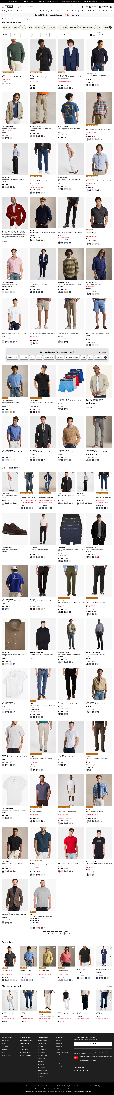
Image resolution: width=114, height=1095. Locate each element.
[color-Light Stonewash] (67, 243)
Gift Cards (22, 1046)
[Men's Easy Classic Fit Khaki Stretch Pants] (43, 581)
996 (66, 933)
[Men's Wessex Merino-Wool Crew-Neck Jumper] (15, 55)
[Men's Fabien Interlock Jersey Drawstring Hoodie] (43, 55)
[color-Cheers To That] (27, 508)
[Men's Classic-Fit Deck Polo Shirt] (43, 843)
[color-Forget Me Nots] (24, 508)
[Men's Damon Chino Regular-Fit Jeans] (85, 1000)
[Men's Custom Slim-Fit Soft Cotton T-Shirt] (15, 843)
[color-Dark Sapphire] (65, 765)
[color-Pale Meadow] (37, 821)
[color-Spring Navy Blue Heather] (90, 244)
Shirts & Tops (6, 27)
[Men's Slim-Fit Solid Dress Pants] (43, 529)
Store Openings (41, 1067)
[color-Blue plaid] (97, 978)
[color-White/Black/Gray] (62, 561)
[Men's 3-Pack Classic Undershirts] (15, 684)
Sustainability (59, 1066)
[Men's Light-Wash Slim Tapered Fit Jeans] (10, 1000)
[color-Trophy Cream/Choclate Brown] (59, 292)
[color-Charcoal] (62, 88)
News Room (58, 1060)
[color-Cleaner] (62, 714)
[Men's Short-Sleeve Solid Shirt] (71, 737)
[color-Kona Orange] (11, 412)
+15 (101, 139)
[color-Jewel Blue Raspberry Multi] (88, 139)
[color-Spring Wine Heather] (6, 342)
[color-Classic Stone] (31, 343)
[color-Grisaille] (31, 821)
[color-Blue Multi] (88, 821)
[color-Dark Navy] (11, 187)
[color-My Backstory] (30, 508)
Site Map (58, 1063)
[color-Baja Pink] (24, 980)
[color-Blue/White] (88, 190)
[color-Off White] (98, 664)
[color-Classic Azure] (3, 609)
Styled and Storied (60, 1069)
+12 (44, 927)
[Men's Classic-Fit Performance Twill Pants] (99, 432)
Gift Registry (40, 1076)
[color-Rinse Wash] (70, 243)
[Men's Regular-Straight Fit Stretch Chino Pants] (71, 581)
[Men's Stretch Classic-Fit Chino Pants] (71, 314)
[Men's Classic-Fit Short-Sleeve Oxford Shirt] (99, 108)
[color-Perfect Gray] (88, 460)
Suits (15, 27)
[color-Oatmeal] (96, 664)
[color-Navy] (70, 88)
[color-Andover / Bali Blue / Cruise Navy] (11, 712)
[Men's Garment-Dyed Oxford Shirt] (99, 684)
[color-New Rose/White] (93, 139)
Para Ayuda (4, 1049)
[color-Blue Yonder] (89, 978)
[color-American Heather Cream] (11, 460)
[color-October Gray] (67, 612)
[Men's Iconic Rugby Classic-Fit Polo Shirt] (71, 264)
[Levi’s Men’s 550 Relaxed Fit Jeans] (43, 159)
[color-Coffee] (88, 770)
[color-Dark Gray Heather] (31, 928)
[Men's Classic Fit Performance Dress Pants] (15, 159)
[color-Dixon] (59, 662)
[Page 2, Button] (69, 933)
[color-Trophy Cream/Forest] (70, 292)
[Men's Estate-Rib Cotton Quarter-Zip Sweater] (43, 212)
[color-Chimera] (93, 875)
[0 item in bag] (111, 6)
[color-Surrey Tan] (88, 712)
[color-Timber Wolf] (37, 609)
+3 (15, 187)
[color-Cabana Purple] (14, 412)
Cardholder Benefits (24, 1043)
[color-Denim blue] (32, 508)
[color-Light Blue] (67, 189)
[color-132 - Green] (65, 871)
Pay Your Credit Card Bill (25, 1055)
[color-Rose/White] (93, 190)
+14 (16, 459)
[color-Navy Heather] (88, 85)
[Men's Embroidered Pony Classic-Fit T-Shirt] (15, 314)
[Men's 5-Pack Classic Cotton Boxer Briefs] (71, 381)
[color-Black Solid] (105, 978)
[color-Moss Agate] (39, 240)
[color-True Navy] (37, 770)
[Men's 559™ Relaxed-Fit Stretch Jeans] (99, 737)
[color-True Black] (34, 770)
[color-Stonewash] (31, 717)
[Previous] (3, 55)
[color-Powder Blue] (6, 664)
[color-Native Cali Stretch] (59, 714)
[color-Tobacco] (89, 503)
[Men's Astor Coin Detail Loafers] (15, 529)
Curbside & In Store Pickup (44, 1040)
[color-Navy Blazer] (93, 614)
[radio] (31, 88)
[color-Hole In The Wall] (39, 717)
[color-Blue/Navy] (62, 292)
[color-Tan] (67, 88)
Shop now (75, 15)
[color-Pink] (3, 292)
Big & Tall (97, 27)
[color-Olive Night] (96, 614)
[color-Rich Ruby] (42, 136)
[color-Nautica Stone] (39, 770)
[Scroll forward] (105, 357)
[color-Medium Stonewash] (34, 193)
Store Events (41, 1064)
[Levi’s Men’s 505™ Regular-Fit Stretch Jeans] (43, 684)
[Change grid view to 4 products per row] (91, 35)
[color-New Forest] (6, 609)
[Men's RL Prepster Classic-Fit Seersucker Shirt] (99, 159)
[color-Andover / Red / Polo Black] (67, 409)
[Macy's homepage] (3, 19)
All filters (103, 352)
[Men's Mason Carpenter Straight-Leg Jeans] (47, 1000)
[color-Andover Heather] (96, 85)
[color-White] (59, 189)
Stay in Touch (41, 1061)
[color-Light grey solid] (108, 978)
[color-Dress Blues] (67, 823)
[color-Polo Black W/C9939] (93, 85)
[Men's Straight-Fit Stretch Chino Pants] (43, 108)
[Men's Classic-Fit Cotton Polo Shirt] (15, 381)
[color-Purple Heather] (62, 980)
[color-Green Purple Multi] (96, 821)
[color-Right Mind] (22, 508)
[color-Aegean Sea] (70, 612)
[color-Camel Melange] (90, 85)
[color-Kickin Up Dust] (90, 770)
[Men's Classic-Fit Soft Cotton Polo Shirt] (15, 432)
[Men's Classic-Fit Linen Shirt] (99, 264)
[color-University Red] (39, 928)
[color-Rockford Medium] (67, 662)
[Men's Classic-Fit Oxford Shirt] (15, 264)
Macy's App (40, 1046)
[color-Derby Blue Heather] (11, 342)
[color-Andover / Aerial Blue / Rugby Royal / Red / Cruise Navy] (59, 409)
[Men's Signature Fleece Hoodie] (99, 529)
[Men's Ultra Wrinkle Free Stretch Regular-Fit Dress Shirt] (15, 634)
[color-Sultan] (65, 714)
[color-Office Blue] (6, 460)
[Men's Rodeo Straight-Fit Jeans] (104, 1000)
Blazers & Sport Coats (49, 27)
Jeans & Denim (74, 27)
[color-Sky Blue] (65, 980)
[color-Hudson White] (62, 662)
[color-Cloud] (42, 609)
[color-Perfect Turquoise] (6, 412)
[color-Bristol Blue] (88, 345)
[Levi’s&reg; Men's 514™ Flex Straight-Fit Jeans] (71, 684)
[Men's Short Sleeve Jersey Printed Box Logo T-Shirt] (99, 843)
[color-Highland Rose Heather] (59, 980)
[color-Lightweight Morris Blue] (65, 662)
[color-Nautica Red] (39, 875)
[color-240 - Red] (59, 871)
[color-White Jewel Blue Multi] (90, 139)
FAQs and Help (5, 1040)
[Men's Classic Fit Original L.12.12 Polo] (71, 843)
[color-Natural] (83, 978)
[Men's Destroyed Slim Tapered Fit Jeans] (28, 1000)
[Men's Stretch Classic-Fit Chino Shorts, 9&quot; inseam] (99, 314)
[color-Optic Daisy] (49, 508)
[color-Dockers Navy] (34, 609)
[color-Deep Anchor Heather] (34, 875)
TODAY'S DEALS (12, 1)
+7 (53, 508)
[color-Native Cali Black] (34, 717)
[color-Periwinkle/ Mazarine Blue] (67, 561)
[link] (15, 79)
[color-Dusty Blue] (14, 765)
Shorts (30, 27)
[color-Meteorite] (88, 614)
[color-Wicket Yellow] (93, 244)
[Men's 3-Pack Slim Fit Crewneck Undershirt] (15, 790)
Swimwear (37, 27)
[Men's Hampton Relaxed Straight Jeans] (71, 634)
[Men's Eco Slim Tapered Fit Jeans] (66, 1000)
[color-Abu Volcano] (67, 714)
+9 (16, 412)
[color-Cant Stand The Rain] (42, 193)
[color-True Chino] (90, 614)
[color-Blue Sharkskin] (59, 88)
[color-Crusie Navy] (31, 240)
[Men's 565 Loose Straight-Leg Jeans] (28, 482)
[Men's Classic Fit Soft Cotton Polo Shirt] (99, 212)
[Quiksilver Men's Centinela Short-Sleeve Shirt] (15, 737)
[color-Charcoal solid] (102, 978)
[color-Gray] (8, 187)
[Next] (26, 55)
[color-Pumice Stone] (59, 823)
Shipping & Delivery (6, 1055)
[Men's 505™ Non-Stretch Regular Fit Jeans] (71, 212)
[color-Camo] (65, 823)
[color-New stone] (11, 138)
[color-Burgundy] (42, 292)
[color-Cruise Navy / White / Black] (14, 712)
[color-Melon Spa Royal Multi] (96, 139)
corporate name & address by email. (83, 1091)
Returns (3, 1052)
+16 (101, 821)
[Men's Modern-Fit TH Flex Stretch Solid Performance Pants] (71, 159)
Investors (58, 1049)
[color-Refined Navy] (8, 138)
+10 (44, 821)
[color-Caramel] (3, 664)
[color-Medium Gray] (39, 412)
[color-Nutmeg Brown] (11, 292)
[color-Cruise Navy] (93, 557)
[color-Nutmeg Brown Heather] (42, 240)
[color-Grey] (39, 460)
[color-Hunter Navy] (62, 460)
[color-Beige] (34, 136)
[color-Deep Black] (78, 978)
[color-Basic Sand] (96, 460)
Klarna (3, 1043)
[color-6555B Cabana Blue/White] (93, 294)
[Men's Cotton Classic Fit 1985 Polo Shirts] (43, 381)
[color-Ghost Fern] (59, 612)
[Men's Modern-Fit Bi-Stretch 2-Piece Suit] (104, 956)
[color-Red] (98, 557)
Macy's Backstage (42, 1049)
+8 (16, 341)
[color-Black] (31, 88)
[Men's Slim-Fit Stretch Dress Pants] (99, 634)
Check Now (93, 1060)
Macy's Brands (41, 1052)
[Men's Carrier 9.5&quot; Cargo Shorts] (71, 790)
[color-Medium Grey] (90, 664)
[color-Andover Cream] (98, 85)
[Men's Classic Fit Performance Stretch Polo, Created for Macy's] (85, 956)
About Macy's (59, 1040)
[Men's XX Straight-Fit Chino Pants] (99, 581)
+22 (44, 412)
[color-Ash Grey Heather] (96, 557)
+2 (72, 88)
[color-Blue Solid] (100, 978)
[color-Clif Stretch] (108, 508)
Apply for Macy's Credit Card (26, 1040)
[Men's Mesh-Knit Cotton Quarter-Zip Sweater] (99, 55)
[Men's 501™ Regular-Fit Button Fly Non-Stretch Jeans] (47, 482)
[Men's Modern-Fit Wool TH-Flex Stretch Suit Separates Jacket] (71, 55)
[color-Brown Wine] (11, 923)
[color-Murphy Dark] (70, 662)
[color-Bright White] (59, 765)
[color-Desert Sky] (34, 412)
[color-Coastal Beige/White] (96, 294)
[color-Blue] (6, 292)
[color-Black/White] (34, 928)
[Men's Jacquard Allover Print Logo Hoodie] (43, 634)
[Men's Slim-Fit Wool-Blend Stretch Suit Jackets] (43, 432)
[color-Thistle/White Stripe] (98, 821)
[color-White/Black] (37, 928)
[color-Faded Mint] (14, 292)
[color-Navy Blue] (34, 88)
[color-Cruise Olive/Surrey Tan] (67, 292)
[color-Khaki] (3, 138)
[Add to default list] (17, 473)
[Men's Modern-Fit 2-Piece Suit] (43, 264)
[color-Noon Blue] (42, 875)
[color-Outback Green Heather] (8, 980)
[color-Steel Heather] (8, 460)
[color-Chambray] (93, 664)
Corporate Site (59, 1046)
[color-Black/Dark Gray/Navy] (59, 561)
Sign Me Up (93, 1043)
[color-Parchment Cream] (34, 240)
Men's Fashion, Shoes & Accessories (13, 19)
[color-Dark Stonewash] (31, 193)
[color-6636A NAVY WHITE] (93, 821)
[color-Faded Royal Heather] (3, 460)
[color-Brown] (3, 923)
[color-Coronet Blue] (42, 770)
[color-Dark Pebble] (39, 609)
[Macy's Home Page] (7, 6)
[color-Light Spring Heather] (90, 557)
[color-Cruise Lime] (8, 412)
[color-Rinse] (39, 193)
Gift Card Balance (24, 1049)
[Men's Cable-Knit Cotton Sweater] (71, 432)
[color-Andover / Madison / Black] (6, 712)
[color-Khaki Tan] (37, 343)
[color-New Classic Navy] (88, 294)
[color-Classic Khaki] (90, 460)
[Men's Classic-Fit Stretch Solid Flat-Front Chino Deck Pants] (43, 737)
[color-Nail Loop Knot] (37, 717)
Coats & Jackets (62, 27)
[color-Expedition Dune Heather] (96, 244)
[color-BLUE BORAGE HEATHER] (70, 460)
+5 (44, 136)
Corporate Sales (59, 1043)
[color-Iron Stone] (42, 717)
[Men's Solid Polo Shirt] (43, 790)
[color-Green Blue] (8, 923)
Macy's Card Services (25, 1052)
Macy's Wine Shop (42, 1055)
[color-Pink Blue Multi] (90, 821)
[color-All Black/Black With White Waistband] (65, 561)
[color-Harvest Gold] (70, 823)
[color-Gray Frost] (11, 664)
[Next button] (110, 27)
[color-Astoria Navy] (90, 190)
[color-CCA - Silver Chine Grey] (67, 871)
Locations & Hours (42, 1043)
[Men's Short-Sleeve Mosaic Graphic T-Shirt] (71, 108)
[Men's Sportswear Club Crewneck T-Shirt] (43, 895)
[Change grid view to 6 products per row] (94, 35)
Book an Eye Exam (42, 1070)
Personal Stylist (41, 1058)
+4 (100, 85)
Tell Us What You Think (43, 1073)
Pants (22, 27)
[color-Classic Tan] (31, 136)
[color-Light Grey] (65, 88)
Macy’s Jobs (59, 1057)
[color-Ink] (37, 136)
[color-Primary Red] (37, 412)
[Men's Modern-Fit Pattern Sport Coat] (15, 895)
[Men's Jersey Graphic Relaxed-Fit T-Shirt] (15, 581)
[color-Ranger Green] (98, 460)
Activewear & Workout (86, 27)
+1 (44, 192)
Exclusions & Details (84, 1060)
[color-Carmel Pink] (98, 244)
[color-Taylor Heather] (8, 342)
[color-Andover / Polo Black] (62, 409)
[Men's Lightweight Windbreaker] (15, 108)
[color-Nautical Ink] (34, 343)
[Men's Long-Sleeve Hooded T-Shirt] (47, 956)
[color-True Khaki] (31, 770)
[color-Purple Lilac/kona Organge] (65, 292)
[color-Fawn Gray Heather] (65, 460)
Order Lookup (5, 1046)
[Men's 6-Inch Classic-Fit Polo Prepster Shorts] (43, 314)
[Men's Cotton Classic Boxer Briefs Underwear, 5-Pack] (71, 529)
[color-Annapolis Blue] (70, 980)
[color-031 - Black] (70, 871)
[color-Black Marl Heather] (88, 244)
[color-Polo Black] (6, 138)
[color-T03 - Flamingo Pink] (62, 871)
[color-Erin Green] (32, 980)
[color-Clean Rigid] (51, 508)
